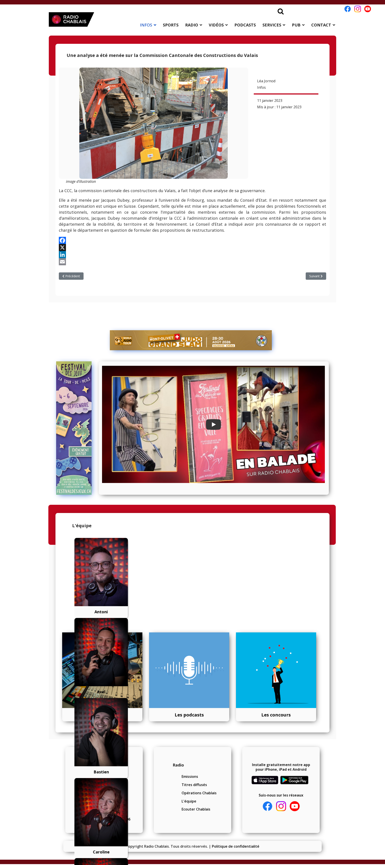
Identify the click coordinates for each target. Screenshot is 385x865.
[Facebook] (192, 240)
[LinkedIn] (192, 254)
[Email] (192, 261)
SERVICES (271, 25)
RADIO (191, 25)
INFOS (146, 25)
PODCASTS (245, 25)
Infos (261, 87)
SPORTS (170, 25)
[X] (192, 247)
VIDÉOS (216, 25)
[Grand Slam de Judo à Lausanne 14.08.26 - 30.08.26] (191, 340)
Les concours (276, 715)
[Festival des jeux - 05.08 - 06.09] (76, 428)
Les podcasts (189, 715)
